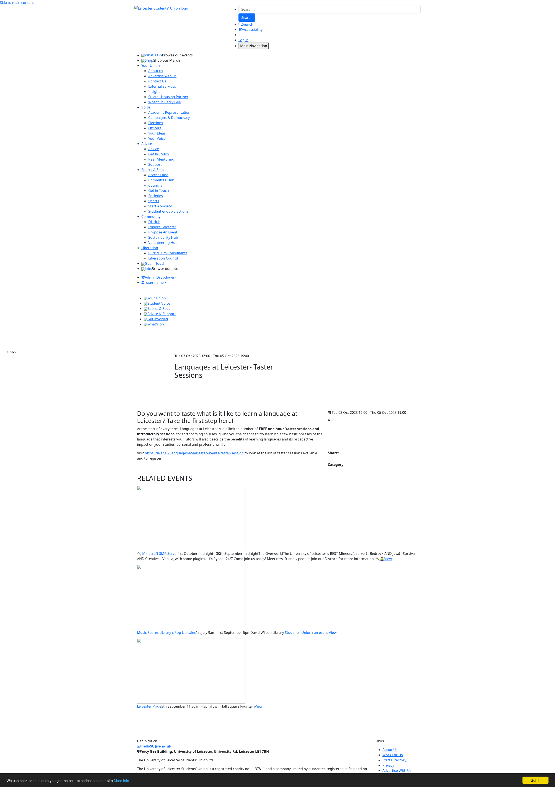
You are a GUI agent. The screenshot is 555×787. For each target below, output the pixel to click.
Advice (153, 148)
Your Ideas (157, 133)
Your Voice (157, 138)
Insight (154, 91)
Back (12, 352)
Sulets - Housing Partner (168, 96)
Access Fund (158, 175)
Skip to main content (17, 2)
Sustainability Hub (163, 237)
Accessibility (253, 29)
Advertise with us (162, 76)
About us (155, 70)
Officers (154, 128)
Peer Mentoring (161, 159)
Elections (155, 122)
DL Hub (154, 221)
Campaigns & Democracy (169, 117)
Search (247, 24)
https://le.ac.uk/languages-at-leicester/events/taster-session (194, 453)
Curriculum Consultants (167, 253)
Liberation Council (163, 258)
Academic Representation (169, 112)
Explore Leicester (162, 227)
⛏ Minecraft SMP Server (157, 553)
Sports (153, 201)
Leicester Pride (149, 706)
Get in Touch (158, 154)
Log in (243, 40)
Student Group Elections (168, 211)
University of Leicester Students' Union (364, 430)
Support (155, 164)
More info (121, 780)
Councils (155, 185)
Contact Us (157, 81)
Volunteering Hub (163, 242)
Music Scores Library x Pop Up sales (166, 632)
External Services (162, 86)
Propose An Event (162, 232)
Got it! (535, 780)
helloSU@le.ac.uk (155, 746)
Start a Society (160, 206)
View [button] (388, 558)
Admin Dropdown (159, 277)
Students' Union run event (306, 632)
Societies (155, 195)
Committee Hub (161, 180)
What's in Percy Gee (164, 102)
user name (155, 282)
